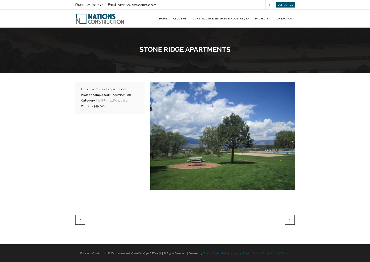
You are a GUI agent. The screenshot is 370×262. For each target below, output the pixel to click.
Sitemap (285, 253)
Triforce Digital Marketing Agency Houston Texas (231, 253)
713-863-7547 (95, 4)
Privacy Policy (270, 253)
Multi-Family (104, 100)
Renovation (121, 100)
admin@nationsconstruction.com (137, 4)
